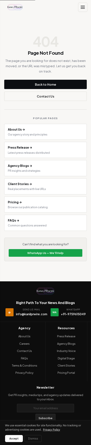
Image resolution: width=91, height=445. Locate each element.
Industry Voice (66, 351)
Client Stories (66, 365)
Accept (14, 438)
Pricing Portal (66, 372)
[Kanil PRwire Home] (15, 7)
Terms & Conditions (24, 365)
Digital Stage (66, 358)
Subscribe (45, 418)
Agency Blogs (66, 343)
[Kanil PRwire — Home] (45, 291)
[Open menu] (82, 7)
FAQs (24, 358)
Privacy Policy (24, 372)
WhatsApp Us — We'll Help (45, 253)
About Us (24, 336)
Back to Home (45, 84)
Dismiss (33, 438)
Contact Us (45, 96)
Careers (24, 343)
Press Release (66, 336)
